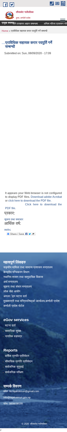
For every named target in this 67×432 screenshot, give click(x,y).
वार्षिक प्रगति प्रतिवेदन (17, 356)
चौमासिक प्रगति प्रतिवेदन (18, 361)
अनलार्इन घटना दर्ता (15, 296)
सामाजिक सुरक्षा (13, 331)
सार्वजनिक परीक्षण (14, 372)
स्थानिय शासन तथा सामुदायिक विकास (23, 277)
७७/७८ (7, 229)
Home (5, 30)
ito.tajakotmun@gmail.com (24, 391)
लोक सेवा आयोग (12, 291)
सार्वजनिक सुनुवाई (14, 366)
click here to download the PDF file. (29, 200)
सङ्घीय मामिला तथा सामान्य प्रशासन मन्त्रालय (27, 267)
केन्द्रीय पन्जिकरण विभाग (16, 272)
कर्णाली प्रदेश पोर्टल (13, 305)
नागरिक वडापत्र (13, 336)
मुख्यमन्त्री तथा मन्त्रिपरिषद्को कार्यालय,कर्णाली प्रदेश (31, 301)
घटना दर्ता (10, 325)
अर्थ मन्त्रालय (10, 281)
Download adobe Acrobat (46, 196)
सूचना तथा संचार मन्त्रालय (17, 286)
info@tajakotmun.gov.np (16, 397)
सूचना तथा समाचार (13, 219)
